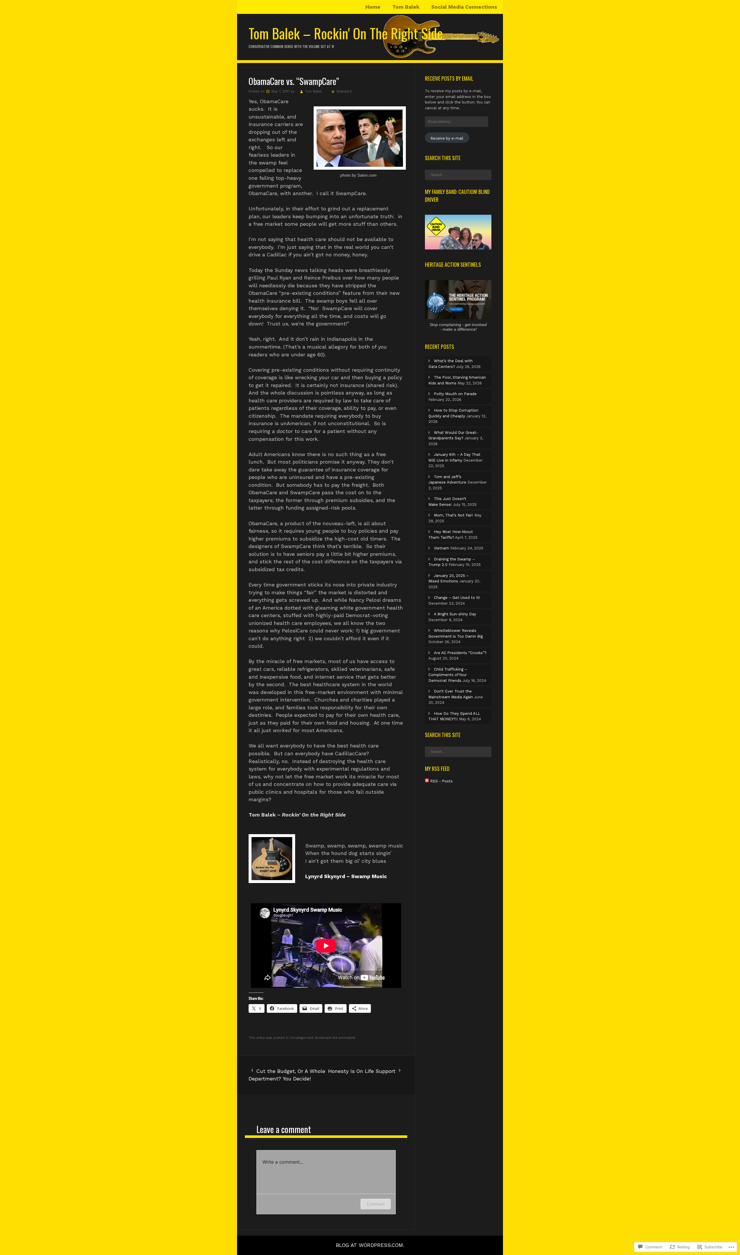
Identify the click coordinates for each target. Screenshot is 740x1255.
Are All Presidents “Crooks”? (460, 653)
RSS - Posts (441, 781)
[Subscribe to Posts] (427, 781)
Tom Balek (405, 7)
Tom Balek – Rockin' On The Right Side (346, 33)
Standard (344, 91)
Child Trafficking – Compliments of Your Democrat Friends (447, 675)
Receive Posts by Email (449, 78)
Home (372, 7)
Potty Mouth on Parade (455, 394)
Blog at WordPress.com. (370, 1245)
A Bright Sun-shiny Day (455, 614)
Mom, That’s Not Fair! (453, 515)
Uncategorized (301, 1038)
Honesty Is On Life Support (361, 1071)
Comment (376, 1204)
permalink (347, 1038)
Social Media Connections (464, 7)
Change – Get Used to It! (457, 597)
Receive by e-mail (446, 138)
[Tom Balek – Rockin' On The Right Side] (370, 57)
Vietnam (441, 548)
